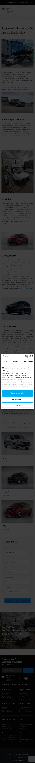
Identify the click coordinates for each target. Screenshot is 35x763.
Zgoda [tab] (5, 361)
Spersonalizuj (16, 399)
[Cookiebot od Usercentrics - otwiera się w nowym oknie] (25, 356)
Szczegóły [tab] (14, 361)
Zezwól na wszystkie (17, 393)
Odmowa (18, 405)
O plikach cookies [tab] (27, 361)
